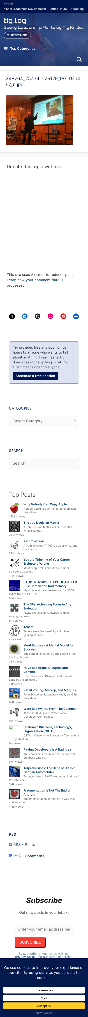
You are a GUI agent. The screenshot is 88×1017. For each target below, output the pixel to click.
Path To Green (33, 541)
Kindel (9, 3)
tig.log (15, 20)
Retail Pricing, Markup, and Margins (49, 690)
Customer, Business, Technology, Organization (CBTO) (47, 729)
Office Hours (58, 9)
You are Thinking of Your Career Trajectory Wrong (46, 561)
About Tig (77, 9)
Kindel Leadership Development (25, 9)
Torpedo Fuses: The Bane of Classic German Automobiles (49, 770)
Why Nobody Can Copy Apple (45, 504)
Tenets (28, 627)
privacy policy (25, 957)
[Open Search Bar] (79, 59)
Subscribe (17, 35)
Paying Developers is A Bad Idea (47, 749)
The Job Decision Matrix (41, 522)
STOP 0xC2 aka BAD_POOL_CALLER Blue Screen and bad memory (50, 584)
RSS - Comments (28, 856)
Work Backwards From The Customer (50, 708)
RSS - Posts (23, 844)
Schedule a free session (35, 376)
